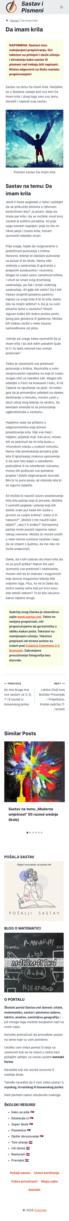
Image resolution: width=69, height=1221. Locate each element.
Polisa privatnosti (24, 1181)
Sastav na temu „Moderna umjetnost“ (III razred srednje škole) (33, 814)
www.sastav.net (29, 617)
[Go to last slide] (10, 785)
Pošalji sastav (20, 1173)
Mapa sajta (49, 1181)
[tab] (27, 833)
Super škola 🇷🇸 (22, 1124)
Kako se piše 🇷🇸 (22, 1112)
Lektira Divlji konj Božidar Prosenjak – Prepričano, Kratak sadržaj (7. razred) (52, 696)
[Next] (59, 785)
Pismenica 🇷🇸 (21, 1130)
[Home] (7, 20)
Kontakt (34, 1190)
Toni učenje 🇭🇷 (21, 1142)
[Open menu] (61, 7)
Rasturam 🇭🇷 (20, 1154)
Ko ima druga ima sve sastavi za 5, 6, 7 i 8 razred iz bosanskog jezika (17, 694)
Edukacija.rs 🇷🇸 (22, 1118)
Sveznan (40, 1210)
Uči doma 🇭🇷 (20, 1148)
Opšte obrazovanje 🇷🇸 (27, 1136)
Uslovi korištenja (46, 1173)
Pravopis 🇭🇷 (20, 1160)
